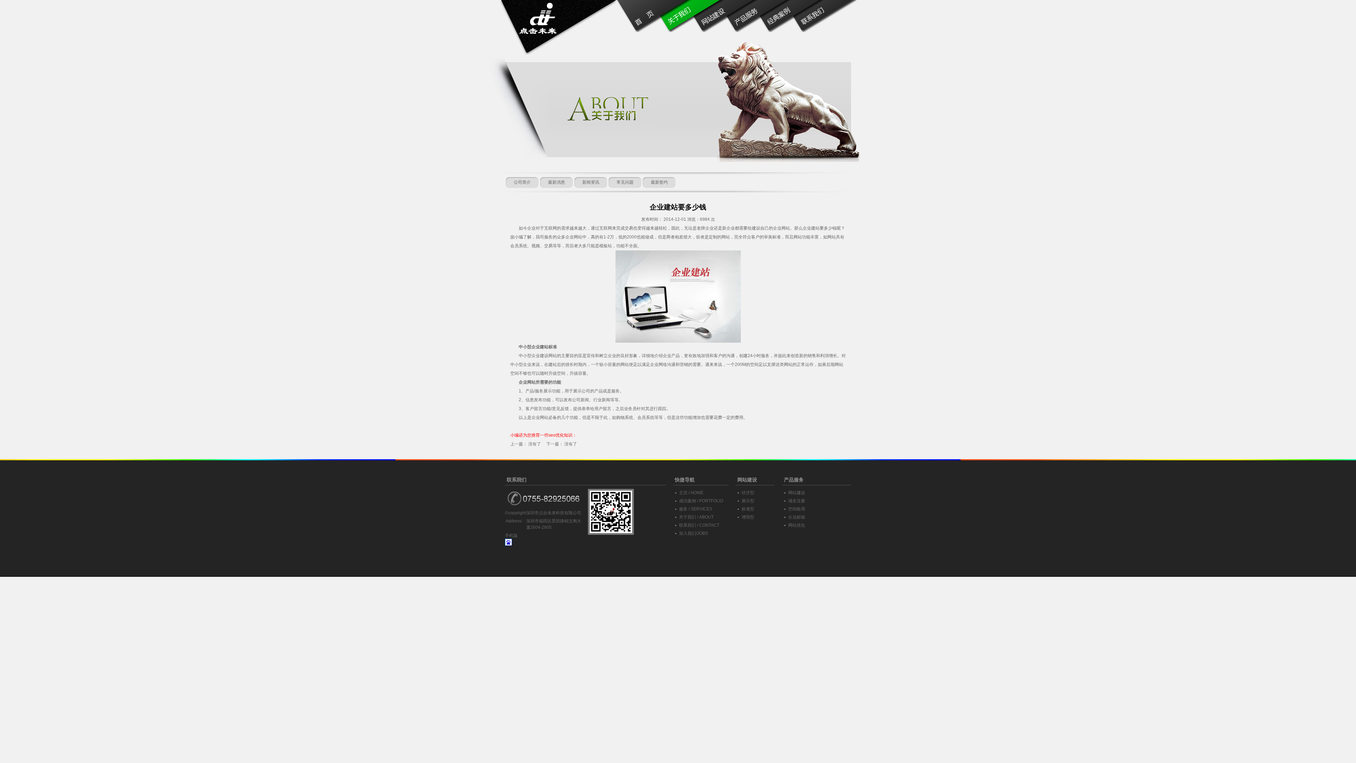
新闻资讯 (590, 182)
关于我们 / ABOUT (696, 517)
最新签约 (659, 182)
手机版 (511, 535)
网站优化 (796, 525)
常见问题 (625, 182)
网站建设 (796, 492)
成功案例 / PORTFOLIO (701, 500)
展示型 (748, 500)
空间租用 (796, 509)
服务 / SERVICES (695, 509)
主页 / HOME (691, 492)
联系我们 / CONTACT (699, 525)
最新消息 (556, 182)
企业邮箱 (796, 517)
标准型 (748, 509)
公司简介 (522, 182)
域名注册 (796, 500)
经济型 (748, 492)
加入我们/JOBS (693, 533)
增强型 (748, 517)
